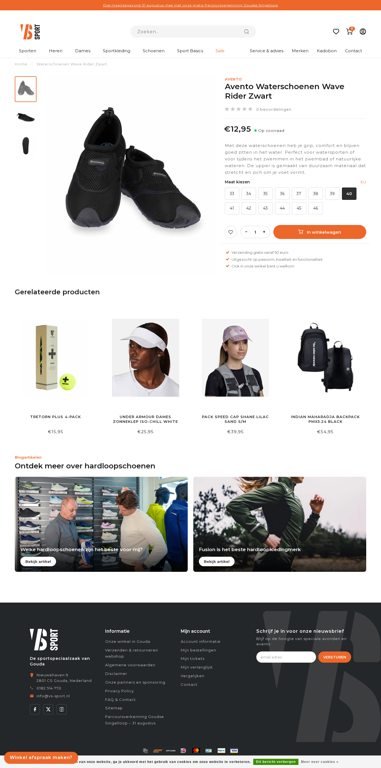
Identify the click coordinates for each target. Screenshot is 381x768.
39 (332, 193)
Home (21, 64)
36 (282, 193)
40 (349, 193)
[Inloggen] (363, 31)
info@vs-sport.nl (53, 696)
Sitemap (114, 708)
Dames (82, 50)
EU (363, 182)
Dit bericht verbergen (276, 762)
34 (248, 193)
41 (232, 208)
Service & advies (266, 50)
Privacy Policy (119, 691)
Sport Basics (190, 50)
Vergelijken (192, 676)
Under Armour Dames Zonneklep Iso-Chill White (145, 419)
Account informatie (201, 641)
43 (265, 208)
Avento (233, 79)
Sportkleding (116, 50)
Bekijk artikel (38, 561)
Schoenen (154, 50)
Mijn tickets (192, 658)
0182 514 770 (49, 688)
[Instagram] (62, 709)
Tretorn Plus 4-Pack (55, 416)
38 (315, 193)
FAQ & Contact (120, 699)
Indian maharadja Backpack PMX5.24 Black (325, 419)
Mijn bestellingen (198, 650)
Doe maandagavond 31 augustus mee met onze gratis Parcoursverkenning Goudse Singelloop (190, 5)
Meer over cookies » (320, 762)
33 (232, 193)
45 (299, 208)
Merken (300, 50)
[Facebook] (35, 709)
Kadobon (327, 50)
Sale (220, 50)
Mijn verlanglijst (197, 667)
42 (248, 208)
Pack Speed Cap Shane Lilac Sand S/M (235, 419)
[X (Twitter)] (48, 709)
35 (265, 193)
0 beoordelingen (273, 109)
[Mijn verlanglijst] (336, 31)
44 (282, 208)
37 (298, 193)
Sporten (27, 50)
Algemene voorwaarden (130, 665)
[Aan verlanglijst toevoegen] (231, 232)
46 (315, 208)
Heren (55, 50)
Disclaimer (116, 673)
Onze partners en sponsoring (135, 682)
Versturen (334, 657)
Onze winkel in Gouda (127, 641)
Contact (353, 50)
